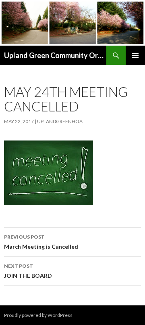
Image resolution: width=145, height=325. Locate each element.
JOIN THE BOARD (28, 271)
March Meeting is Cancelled (41, 242)
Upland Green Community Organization (55, 55)
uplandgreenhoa (60, 121)
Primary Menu (135, 55)
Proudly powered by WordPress (38, 315)
